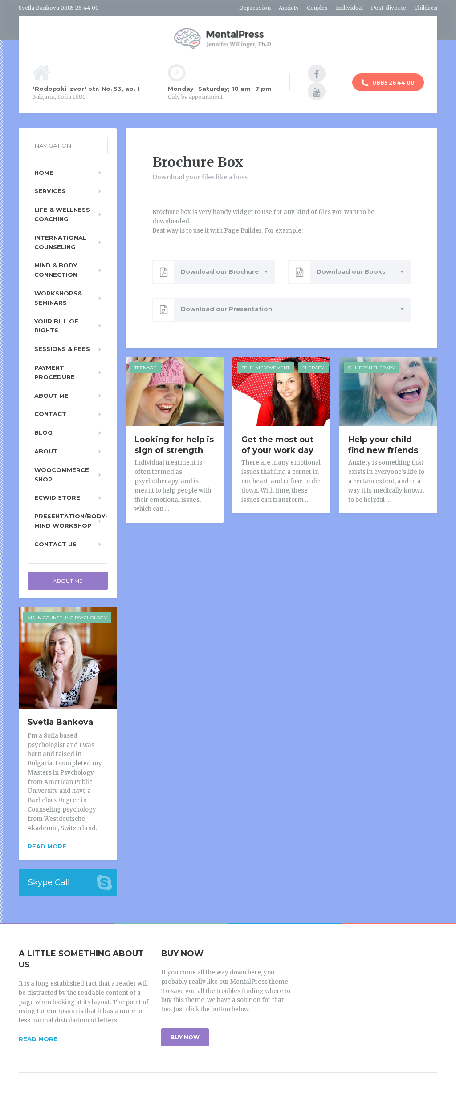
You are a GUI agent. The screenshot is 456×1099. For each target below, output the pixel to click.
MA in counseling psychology (67, 618)
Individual (349, 7)
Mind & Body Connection (55, 270)
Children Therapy (371, 368)
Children (425, 7)
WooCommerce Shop (61, 474)
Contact (50, 413)
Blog (43, 432)
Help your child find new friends (383, 445)
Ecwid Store (57, 497)
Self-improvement (265, 368)
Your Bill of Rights (56, 326)
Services (49, 190)
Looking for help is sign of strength (174, 445)
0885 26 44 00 (393, 82)
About (45, 451)
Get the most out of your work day (277, 445)
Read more (47, 846)
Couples (317, 7)
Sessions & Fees (62, 348)
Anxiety (289, 7)
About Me (51, 395)
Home (43, 172)
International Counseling (60, 242)
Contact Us (55, 544)
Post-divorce (388, 7)
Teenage (145, 368)
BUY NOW (185, 1037)
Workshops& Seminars (58, 298)
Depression (255, 7)
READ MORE (38, 1038)
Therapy (313, 368)
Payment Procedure (54, 372)
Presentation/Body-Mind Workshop (71, 521)
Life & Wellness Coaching (62, 214)
